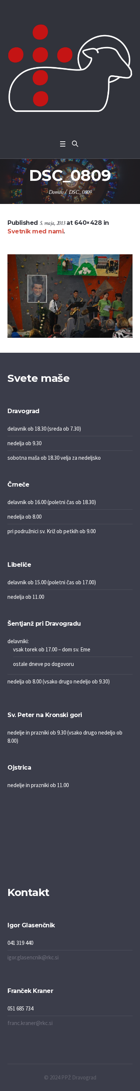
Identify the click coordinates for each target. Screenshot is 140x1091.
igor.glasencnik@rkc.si (33, 957)
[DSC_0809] (70, 296)
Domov (56, 192)
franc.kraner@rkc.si (30, 1022)
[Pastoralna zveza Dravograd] (70, 68)
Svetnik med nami (35, 231)
